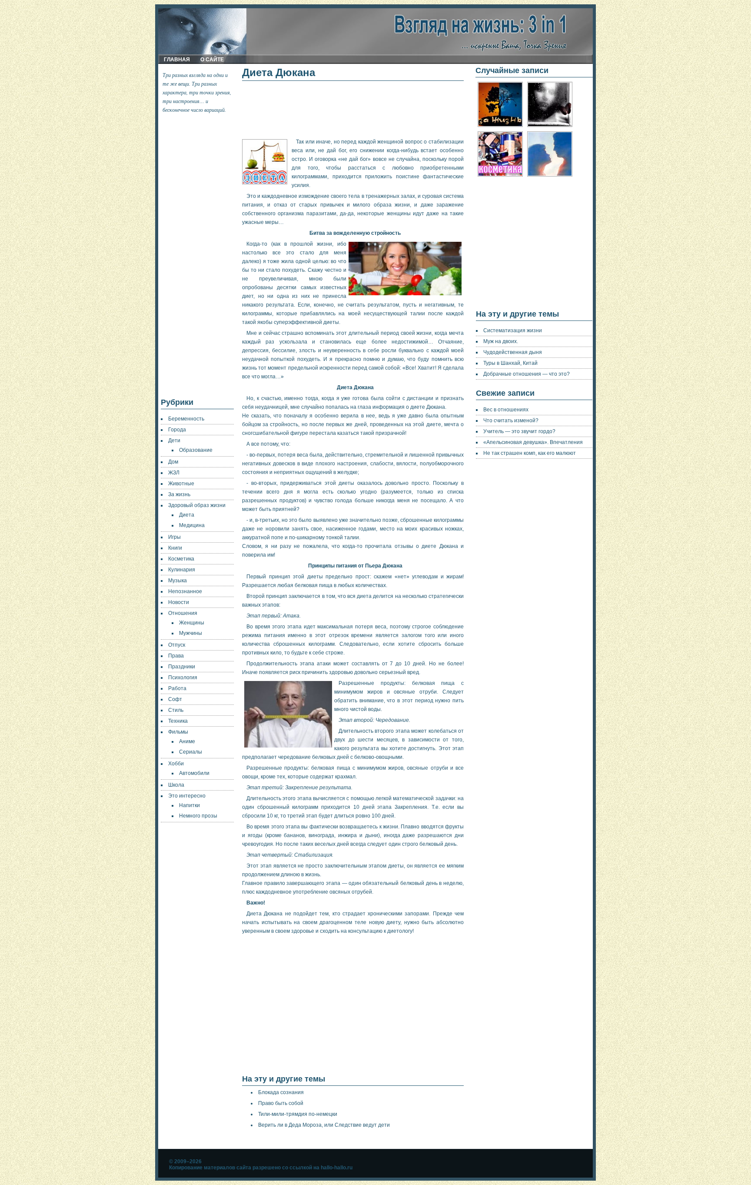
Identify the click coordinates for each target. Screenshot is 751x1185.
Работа (177, 688)
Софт (175, 699)
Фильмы (178, 732)
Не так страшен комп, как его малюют (529, 453)
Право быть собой (280, 1103)
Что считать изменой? (510, 420)
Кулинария (181, 570)
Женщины (191, 623)
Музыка (177, 580)
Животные (181, 484)
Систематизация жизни (512, 330)
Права (176, 656)
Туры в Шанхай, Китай (510, 363)
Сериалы (190, 752)
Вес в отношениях (505, 410)
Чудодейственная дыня (512, 352)
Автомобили (194, 773)
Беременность (186, 419)
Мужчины (190, 633)
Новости (178, 602)
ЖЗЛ (173, 473)
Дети (174, 440)
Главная (177, 60)
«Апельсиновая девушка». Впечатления (533, 442)
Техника (178, 721)
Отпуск (176, 645)
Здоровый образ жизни (197, 505)
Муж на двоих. (500, 341)
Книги (175, 548)
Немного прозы (198, 816)
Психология (182, 677)
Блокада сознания (281, 1092)
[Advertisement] (198, 255)
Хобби (176, 764)
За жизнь (179, 494)
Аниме (187, 741)
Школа (176, 785)
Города (177, 430)
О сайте (212, 60)
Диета (186, 515)
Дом (173, 462)
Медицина (192, 525)
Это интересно (187, 796)
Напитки (189, 805)
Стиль (175, 710)
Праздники (181, 667)
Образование (196, 450)
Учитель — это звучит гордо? (519, 431)
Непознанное (185, 591)
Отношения (182, 613)
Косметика (181, 559)
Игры (174, 537)
